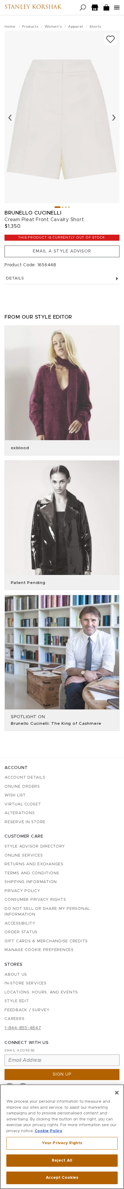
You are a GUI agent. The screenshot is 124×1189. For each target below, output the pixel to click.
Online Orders (22, 787)
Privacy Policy (22, 891)
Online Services (24, 855)
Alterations (20, 813)
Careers (14, 1019)
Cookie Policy (48, 1131)
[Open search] (83, 7)
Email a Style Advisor (62, 251)
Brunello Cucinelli (33, 212)
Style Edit (17, 1001)
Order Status (21, 932)
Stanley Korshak (33, 7)
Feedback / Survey (27, 1010)
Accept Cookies (62, 1178)
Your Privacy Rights (62, 1143)
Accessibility (20, 923)
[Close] (116, 1092)
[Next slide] (113, 117)
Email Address (20, 1050)
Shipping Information (31, 882)
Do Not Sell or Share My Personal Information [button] (47, 912)
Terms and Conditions (32, 873)
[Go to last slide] (10, 117)
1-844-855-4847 (23, 1028)
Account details (25, 778)
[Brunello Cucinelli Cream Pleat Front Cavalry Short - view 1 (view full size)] (62, 117)
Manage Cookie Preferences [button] (39, 950)
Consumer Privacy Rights (35, 900)
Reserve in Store (25, 822)
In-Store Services (26, 983)
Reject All (62, 1161)
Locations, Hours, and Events (41, 992)
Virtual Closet (23, 804)
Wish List (15, 795)
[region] (62, 1136)
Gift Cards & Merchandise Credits (46, 941)
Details (15, 278)
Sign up (62, 1074)
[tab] (57, 207)
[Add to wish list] (110, 39)
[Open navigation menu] (116, 7)
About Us (16, 975)
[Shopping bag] (107, 7)
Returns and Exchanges (34, 864)
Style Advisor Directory (35, 846)
